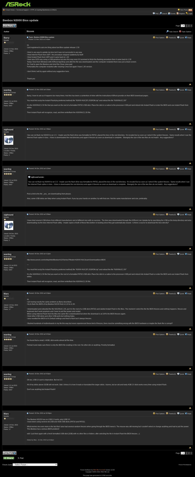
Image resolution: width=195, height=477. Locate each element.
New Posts (184, 10)
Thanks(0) (172, 37)
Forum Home (10, 10)
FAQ (157, 13)
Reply (189, 37)
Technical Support (22, 10)
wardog (8, 90)
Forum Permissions (185, 464)
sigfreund (9, 129)
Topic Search (173, 31)
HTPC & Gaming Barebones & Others (43, 10)
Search (164, 13)
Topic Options (186, 31)
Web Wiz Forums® (99, 470)
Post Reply (8, 26)
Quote (182, 37)
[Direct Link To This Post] (27, 37)
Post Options (160, 37)
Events (173, 13)
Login (190, 13)
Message (30, 31)
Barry (7, 37)
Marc (6, 293)
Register (182, 13)
